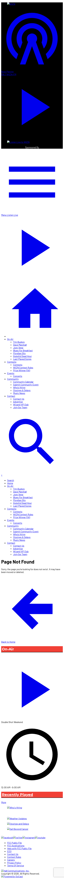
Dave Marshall (20, 344)
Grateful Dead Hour (22, 356)
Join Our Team (20, 407)
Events (10, 373)
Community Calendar (23, 381)
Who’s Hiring (19, 387)
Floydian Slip (19, 353)
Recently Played (17, 794)
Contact (11, 396)
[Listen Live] (32, 688)
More (3, 802)
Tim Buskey (19, 341)
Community (13, 378)
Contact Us (18, 398)
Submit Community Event (26, 384)
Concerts (17, 376)
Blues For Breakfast (23, 350)
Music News (19, 393)
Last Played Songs (22, 359)
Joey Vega (18, 347)
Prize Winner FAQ (21, 370)
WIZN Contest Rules (23, 367)
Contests (11, 361)
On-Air (10, 339)
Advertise (18, 401)
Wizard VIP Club (21, 404)
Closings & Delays (22, 390)
